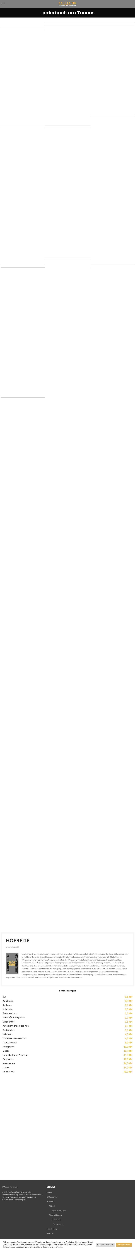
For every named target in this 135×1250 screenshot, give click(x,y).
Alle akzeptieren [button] (124, 1245)
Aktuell (52, 1206)
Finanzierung (52, 1229)
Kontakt (50, 1233)
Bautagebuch (58, 1224)
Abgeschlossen (55, 1215)
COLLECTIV (52, 1197)
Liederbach (56, 1220)
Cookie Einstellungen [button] (105, 1245)
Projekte (50, 1201)
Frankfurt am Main (58, 1210)
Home (49, 1192)
